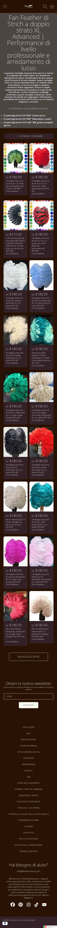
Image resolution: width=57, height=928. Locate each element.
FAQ (28, 777)
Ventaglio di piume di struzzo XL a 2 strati (34, 73)
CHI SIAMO (28, 826)
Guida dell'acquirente (28, 783)
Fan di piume (28, 727)
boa (28, 733)
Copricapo (28, 758)
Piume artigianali (28, 746)
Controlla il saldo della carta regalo (28, 814)
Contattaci (28, 832)
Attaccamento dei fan (28, 752)
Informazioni (28, 764)
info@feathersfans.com (28, 871)
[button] (5, 6)
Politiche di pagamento (28, 801)
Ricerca (28, 770)
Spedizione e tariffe (28, 795)
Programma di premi (28, 820)
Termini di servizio (28, 851)
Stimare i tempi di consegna (28, 789)
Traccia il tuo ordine (28, 808)
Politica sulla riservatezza (28, 845)
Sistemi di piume (28, 739)
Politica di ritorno (28, 839)
